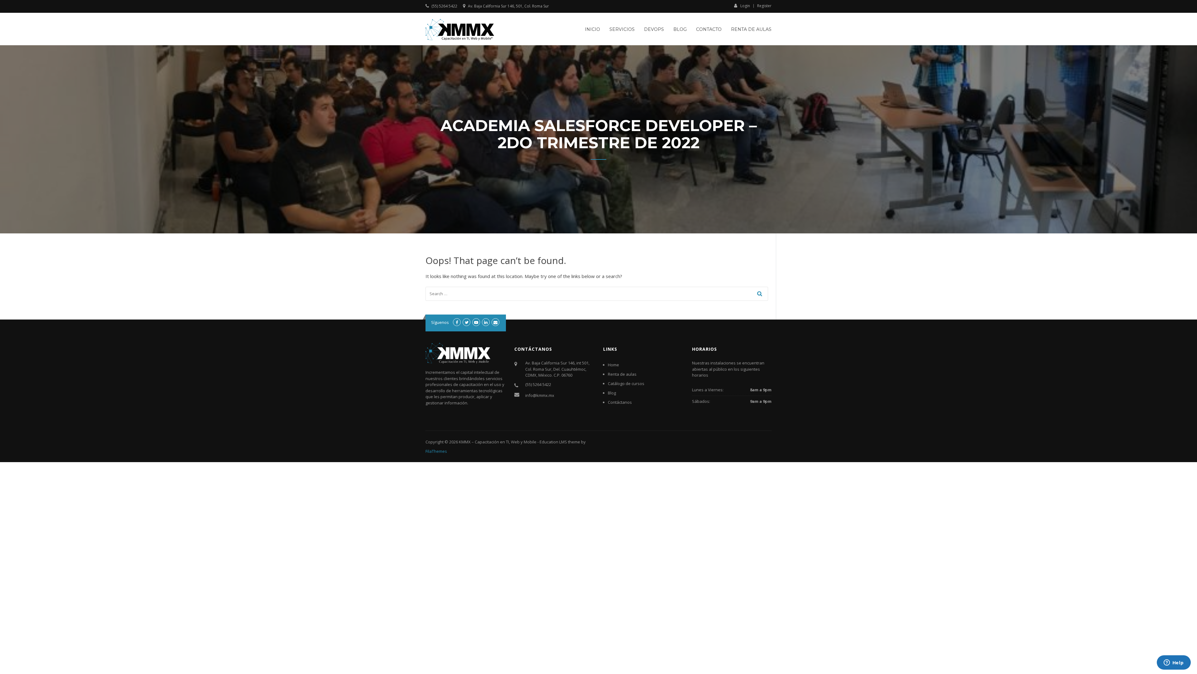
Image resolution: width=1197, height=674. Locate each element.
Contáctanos (620, 402)
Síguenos (440, 322)
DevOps (654, 29)
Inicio (592, 29)
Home (613, 365)
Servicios (622, 29)
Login (745, 5)
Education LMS (553, 442)
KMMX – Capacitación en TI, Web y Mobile (497, 442)
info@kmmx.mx (539, 395)
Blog (680, 29)
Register (764, 6)
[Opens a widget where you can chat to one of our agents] (1173, 663)
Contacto (709, 29)
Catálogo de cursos (626, 383)
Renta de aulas (751, 29)
